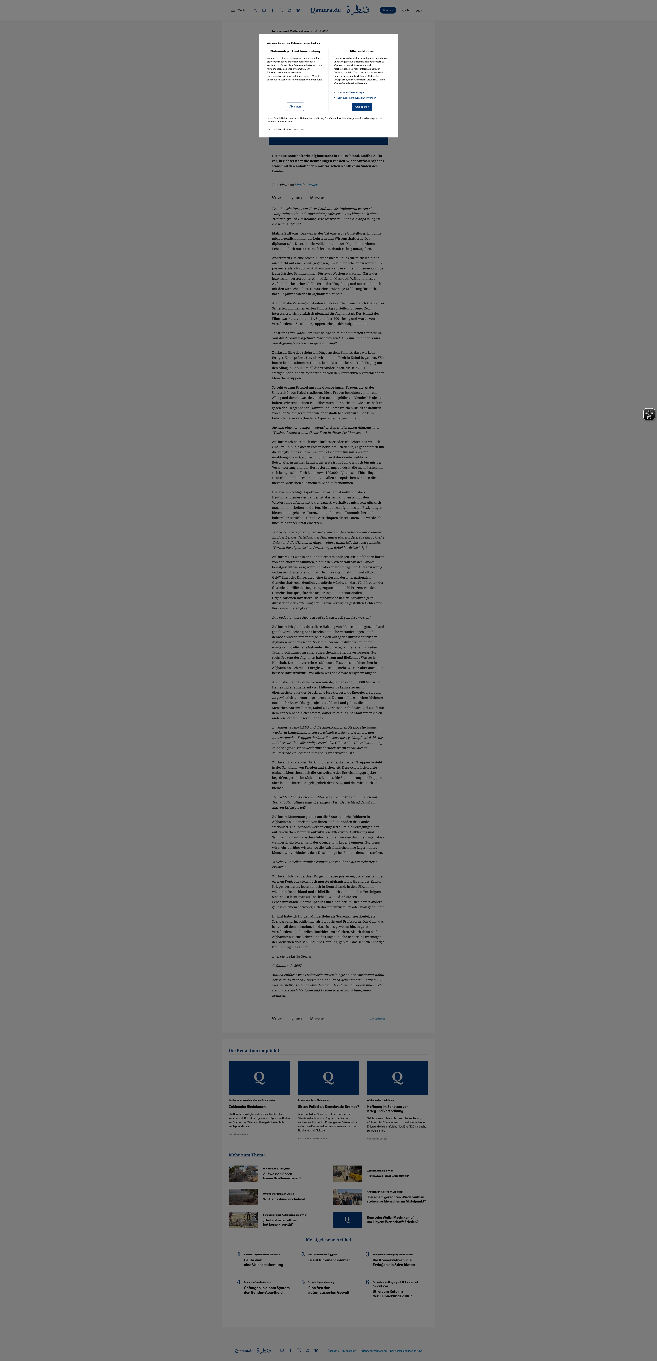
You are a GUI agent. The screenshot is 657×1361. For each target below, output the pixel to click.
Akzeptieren (362, 106)
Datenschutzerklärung (279, 75)
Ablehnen (295, 106)
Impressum (299, 128)
